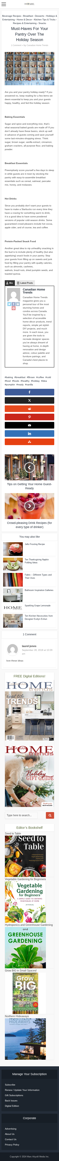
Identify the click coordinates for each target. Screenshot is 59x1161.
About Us (9, 1134)
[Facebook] (14, 304)
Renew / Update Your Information (22, 1090)
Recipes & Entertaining (25, 23)
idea (44, 381)
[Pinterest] (14, 308)
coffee (41, 377)
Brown (31, 377)
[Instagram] (18, 304)
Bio (11, 283)
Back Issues (11, 1100)
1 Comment (16, 45)
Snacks (42, 23)
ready (21, 384)
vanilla (29, 384)
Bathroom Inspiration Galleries (39, 590)
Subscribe (10, 1084)
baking (9, 377)
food (8, 381)
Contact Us (10, 1139)
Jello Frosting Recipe (35, 544)
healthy (26, 381)
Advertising (10, 1128)
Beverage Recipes (11, 16)
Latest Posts (26, 283)
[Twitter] (9, 304)
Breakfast (28, 16)
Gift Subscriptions (14, 1095)
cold (49, 377)
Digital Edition (12, 1106)
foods (16, 381)
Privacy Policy (12, 1144)
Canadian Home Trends (37, 45)
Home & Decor (24, 19)
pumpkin (10, 384)
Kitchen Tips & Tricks (44, 19)
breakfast (20, 377)
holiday (36, 381)
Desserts (39, 16)
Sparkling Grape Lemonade (37, 605)
